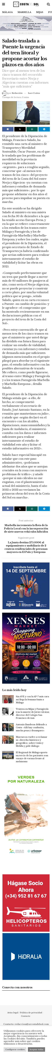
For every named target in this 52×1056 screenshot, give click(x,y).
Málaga (7, 12)
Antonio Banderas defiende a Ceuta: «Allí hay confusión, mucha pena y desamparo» (31, 727)
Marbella (24, 12)
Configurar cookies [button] (15, 1049)
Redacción (17, 93)
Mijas (39, 12)
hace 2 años (34, 93)
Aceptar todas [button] (36, 1049)
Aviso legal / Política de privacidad (24, 1012)
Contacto (25, 1016)
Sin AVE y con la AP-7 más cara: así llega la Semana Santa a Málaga (32, 699)
